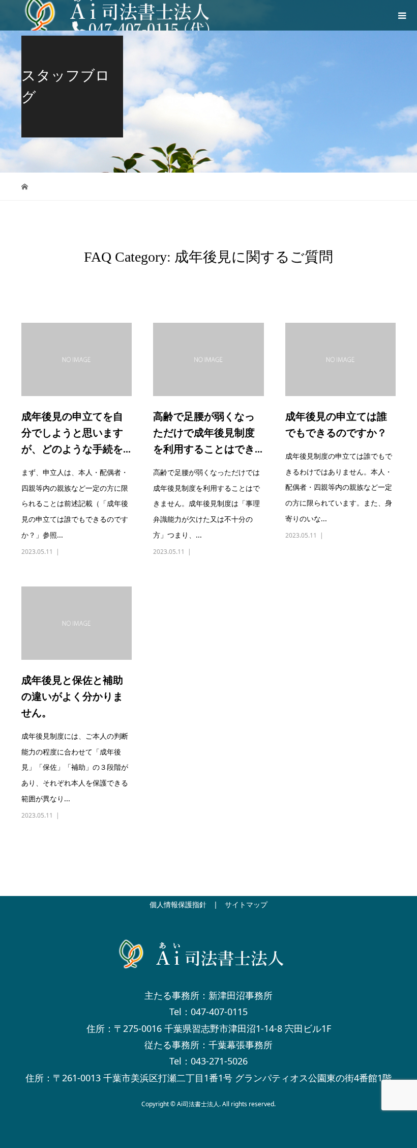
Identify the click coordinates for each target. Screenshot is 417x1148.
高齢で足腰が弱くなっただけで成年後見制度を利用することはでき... (207, 433)
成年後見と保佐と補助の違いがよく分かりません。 (72, 696)
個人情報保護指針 (178, 904)
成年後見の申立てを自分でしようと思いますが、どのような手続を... (76, 433)
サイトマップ (246, 904)
